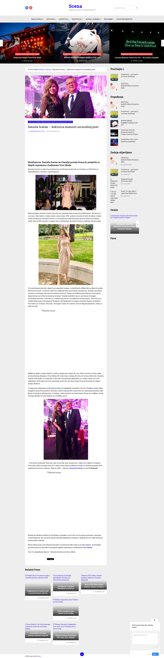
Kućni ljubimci (93, 19)
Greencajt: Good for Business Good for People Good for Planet (129, 132)
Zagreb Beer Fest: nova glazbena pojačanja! (129, 140)
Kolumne (108, 19)
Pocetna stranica (44, 69)
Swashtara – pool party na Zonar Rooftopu (129, 75)
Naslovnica (37, 19)
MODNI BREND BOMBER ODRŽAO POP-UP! (129, 123)
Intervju (31, 122)
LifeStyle (63, 19)
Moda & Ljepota (46, 122)
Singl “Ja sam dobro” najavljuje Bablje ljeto (129, 192)
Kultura (51, 19)
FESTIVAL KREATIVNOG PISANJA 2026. (130, 86)
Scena (75, 6)
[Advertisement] (66, 146)
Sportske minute (124, 19)
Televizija (77, 19)
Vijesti (70, 122)
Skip (149, 654)
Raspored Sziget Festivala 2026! (127, 180)
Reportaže (63, 122)
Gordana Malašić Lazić (37, 131)
